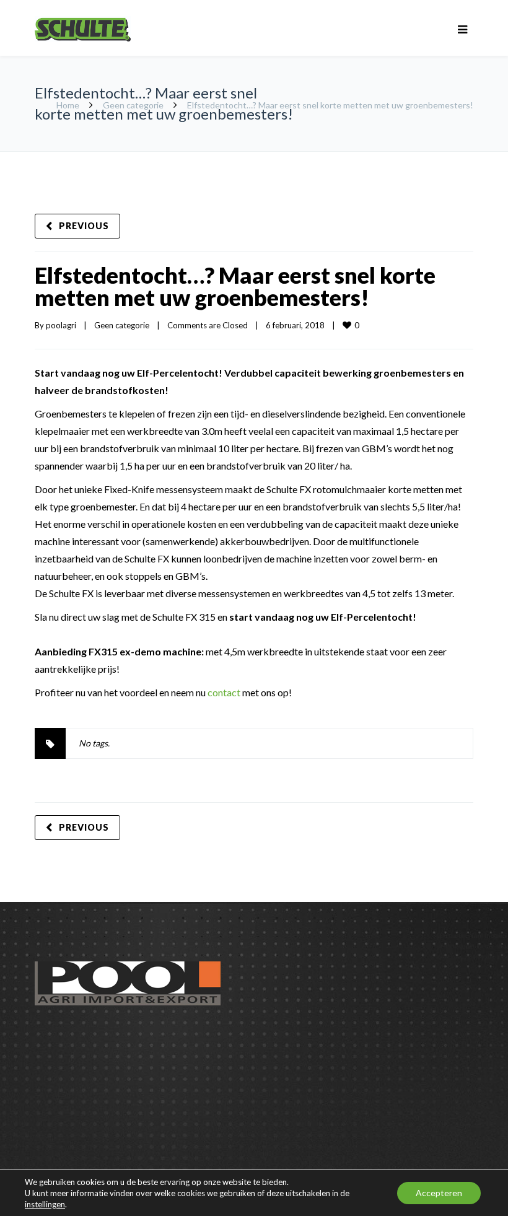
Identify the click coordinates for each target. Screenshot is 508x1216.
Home (67, 105)
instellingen (45, 1204)
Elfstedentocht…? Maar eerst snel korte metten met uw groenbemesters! (235, 286)
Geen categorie (133, 105)
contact (224, 692)
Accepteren (439, 1193)
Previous (84, 226)
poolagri (61, 325)
